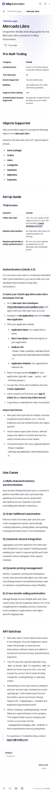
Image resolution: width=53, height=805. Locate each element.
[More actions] (49, 4)
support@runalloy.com (17, 739)
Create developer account (35, 224)
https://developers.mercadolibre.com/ (25, 307)
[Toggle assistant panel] (45, 4)
